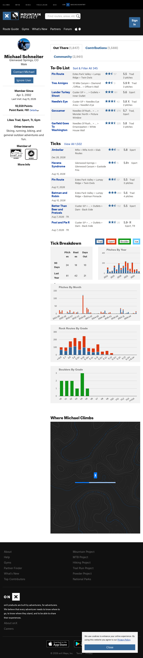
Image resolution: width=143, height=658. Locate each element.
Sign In (135, 22)
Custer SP (78, 92)
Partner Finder (13, 568)
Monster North (80, 114)
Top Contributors (14, 579)
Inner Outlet (79, 95)
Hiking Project (81, 562)
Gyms (25, 29)
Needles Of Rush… (82, 110)
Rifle (77, 149)
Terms (79, 653)
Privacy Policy (123, 640)
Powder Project (82, 573)
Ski (55, 4)
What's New (39, 29)
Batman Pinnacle (92, 196)
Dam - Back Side (84, 209)
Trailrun (41, 4)
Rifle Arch (87, 149)
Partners (55, 29)
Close (109, 647)
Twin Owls (86, 77)
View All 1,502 (73, 144)
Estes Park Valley (82, 73)
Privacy (89, 653)
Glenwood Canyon (84, 166)
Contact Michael (23, 71)
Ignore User (24, 80)
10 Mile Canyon (81, 83)
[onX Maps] (12, 599)
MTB (17, 4)
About (8, 551)
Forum (68, 29)
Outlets (94, 92)
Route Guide (11, 29)
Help (7, 557)
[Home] (23, 16)
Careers (9, 628)
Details (33, 110)
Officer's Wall (92, 86)
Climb (6, 4)
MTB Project (80, 557)
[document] (110, 642)
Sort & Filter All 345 (85, 68)
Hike (28, 4)
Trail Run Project (83, 568)
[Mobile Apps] (78, 29)
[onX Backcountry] (74, 5)
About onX (10, 623)
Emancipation (80, 126)
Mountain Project (83, 551)
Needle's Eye (87, 104)
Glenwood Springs (85, 162)
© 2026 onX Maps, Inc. (61, 653)
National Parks (82, 579)
